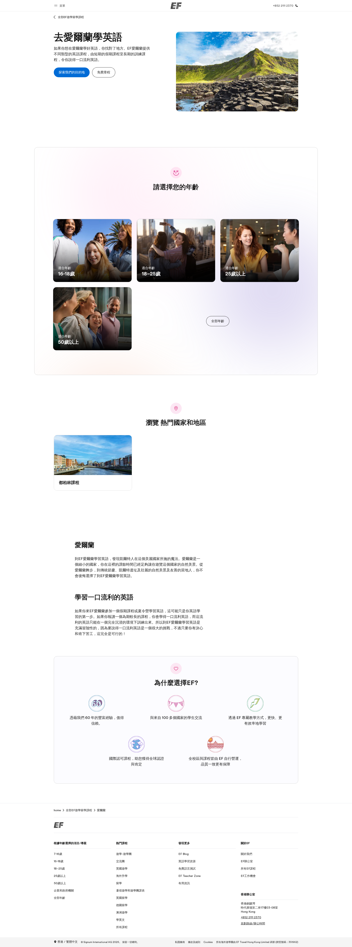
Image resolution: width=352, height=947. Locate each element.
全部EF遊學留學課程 (71, 17)
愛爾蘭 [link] (101, 810)
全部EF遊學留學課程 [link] (79, 810)
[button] (60, 5)
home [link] (57, 810)
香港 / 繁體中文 (67, 941)
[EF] (176, 5)
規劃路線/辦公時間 (253, 923)
